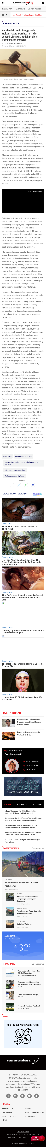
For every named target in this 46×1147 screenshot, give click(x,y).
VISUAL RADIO (30, 769)
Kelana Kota (20, 9)
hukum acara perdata (23, 456)
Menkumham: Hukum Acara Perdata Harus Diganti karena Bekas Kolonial (29, 722)
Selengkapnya (38, 848)
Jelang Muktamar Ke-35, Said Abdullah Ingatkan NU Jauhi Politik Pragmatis (20, 812)
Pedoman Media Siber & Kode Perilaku (23, 1135)
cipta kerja (7, 456)
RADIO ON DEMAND (32, 765)
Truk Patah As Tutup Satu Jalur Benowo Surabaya (29, 912)
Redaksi (11, 1138)
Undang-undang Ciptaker (14, 476)
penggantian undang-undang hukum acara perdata (21, 463)
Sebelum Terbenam (24, 924)
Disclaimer (23, 1138)
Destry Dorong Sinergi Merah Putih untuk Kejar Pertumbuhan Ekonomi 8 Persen (21, 826)
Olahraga (7, 1112)
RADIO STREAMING (32, 761)
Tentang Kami (7, 9)
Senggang (30, 1116)
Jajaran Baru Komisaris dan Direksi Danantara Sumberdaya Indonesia (29, 973)
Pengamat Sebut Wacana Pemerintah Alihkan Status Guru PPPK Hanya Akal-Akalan (23, 833)
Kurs (4, 1120)
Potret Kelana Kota (34, 1112)
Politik (28, 1109)
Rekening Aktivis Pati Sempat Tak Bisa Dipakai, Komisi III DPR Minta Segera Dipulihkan (23, 819)
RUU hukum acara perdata (14, 470)
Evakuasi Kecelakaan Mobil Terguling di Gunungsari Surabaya (28, 898)
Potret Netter (9, 1116)
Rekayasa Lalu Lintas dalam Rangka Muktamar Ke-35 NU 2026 (29, 984)
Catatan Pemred (34, 9)
